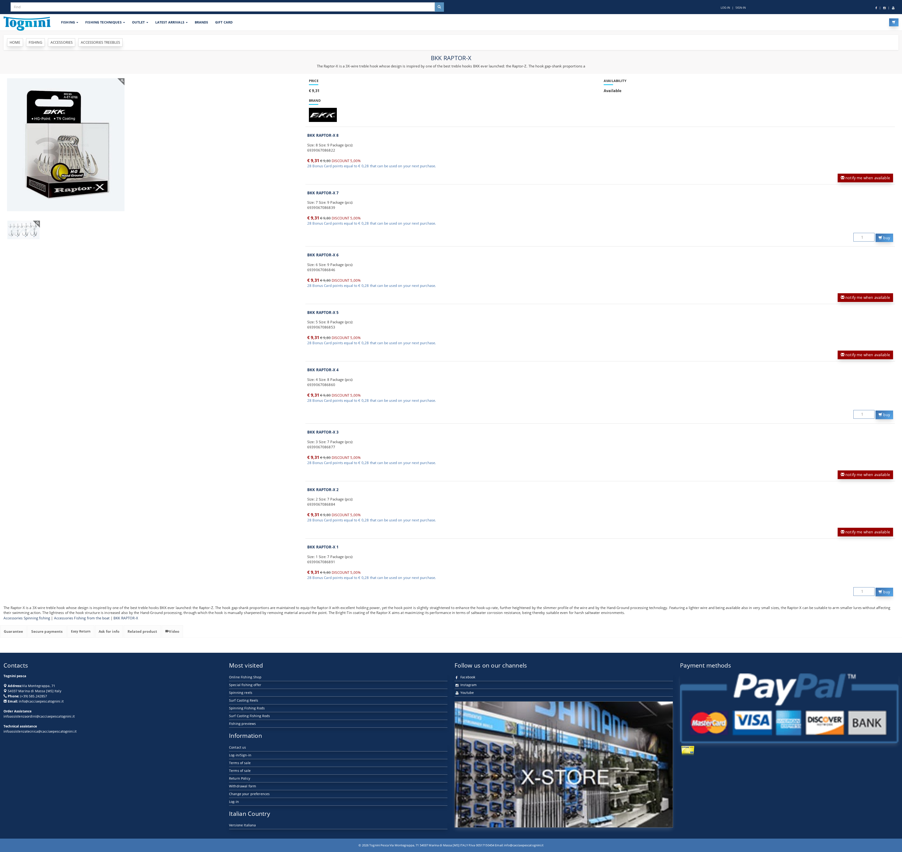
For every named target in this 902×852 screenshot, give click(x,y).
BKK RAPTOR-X (125, 618)
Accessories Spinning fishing (27, 618)
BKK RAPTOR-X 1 (322, 547)
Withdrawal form (242, 786)
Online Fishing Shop (245, 677)
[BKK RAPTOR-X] (65, 144)
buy (886, 237)
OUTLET (139, 22)
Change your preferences (249, 794)
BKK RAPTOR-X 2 (322, 489)
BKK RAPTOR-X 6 (322, 255)
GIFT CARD (224, 22)
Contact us (237, 747)
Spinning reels (240, 692)
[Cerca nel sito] (439, 7)
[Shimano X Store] (564, 764)
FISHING (68, 22)
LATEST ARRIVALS (170, 22)
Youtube (466, 692)
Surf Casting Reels (243, 700)
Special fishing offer (245, 685)
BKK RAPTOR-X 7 (322, 192)
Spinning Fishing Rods (247, 708)
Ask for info (109, 631)
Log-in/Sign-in (240, 755)
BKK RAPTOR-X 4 (322, 369)
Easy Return (81, 631)
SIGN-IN (740, 8)
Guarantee (13, 631)
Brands (201, 22)
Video (174, 631)
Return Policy (239, 778)
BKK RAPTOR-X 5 (322, 312)
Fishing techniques (104, 22)
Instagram (468, 685)
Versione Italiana (242, 825)
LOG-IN (725, 8)
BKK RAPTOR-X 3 (322, 432)
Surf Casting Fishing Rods (249, 716)
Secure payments (46, 631)
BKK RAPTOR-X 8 (322, 135)
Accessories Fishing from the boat (82, 618)
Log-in (234, 801)
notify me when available (867, 177)
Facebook (467, 677)
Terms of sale (240, 763)
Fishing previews (242, 723)
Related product (142, 631)
